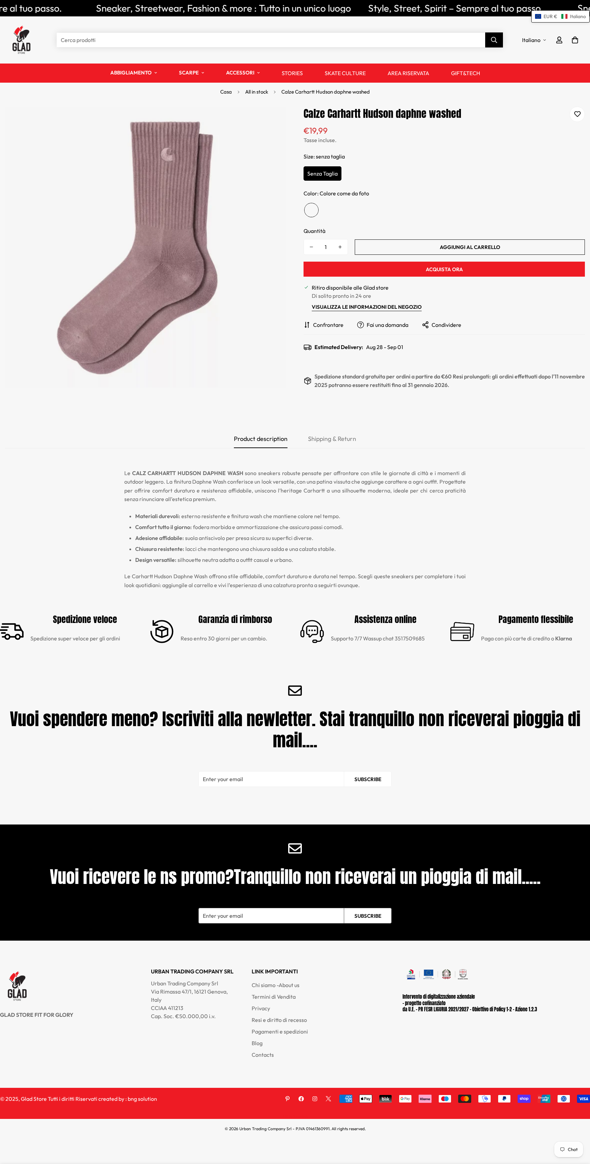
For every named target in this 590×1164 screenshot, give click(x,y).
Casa (226, 91)
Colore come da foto (311, 210)
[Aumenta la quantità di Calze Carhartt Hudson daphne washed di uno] (340, 246)
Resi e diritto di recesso (279, 1019)
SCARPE (189, 72)
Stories (292, 73)
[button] (575, 40)
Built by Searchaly (295, 1116)
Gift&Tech (465, 73)
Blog (257, 1043)
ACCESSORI (240, 72)
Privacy (261, 1008)
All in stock (256, 91)
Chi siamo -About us (275, 985)
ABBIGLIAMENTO (131, 72)
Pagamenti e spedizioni (280, 1031)
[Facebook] (301, 1098)
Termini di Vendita (274, 996)
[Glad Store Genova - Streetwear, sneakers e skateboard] (21, 40)
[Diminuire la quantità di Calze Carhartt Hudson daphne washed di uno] (311, 246)
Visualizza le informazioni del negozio (367, 307)
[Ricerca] (494, 39)
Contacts (263, 1054)
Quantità (314, 230)
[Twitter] (328, 1098)
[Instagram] (315, 1098)
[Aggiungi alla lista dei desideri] (577, 114)
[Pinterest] (287, 1098)
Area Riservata (408, 73)
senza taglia (322, 173)
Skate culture (345, 73)
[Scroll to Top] (577, 1127)
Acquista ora (444, 269)
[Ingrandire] (272, 121)
